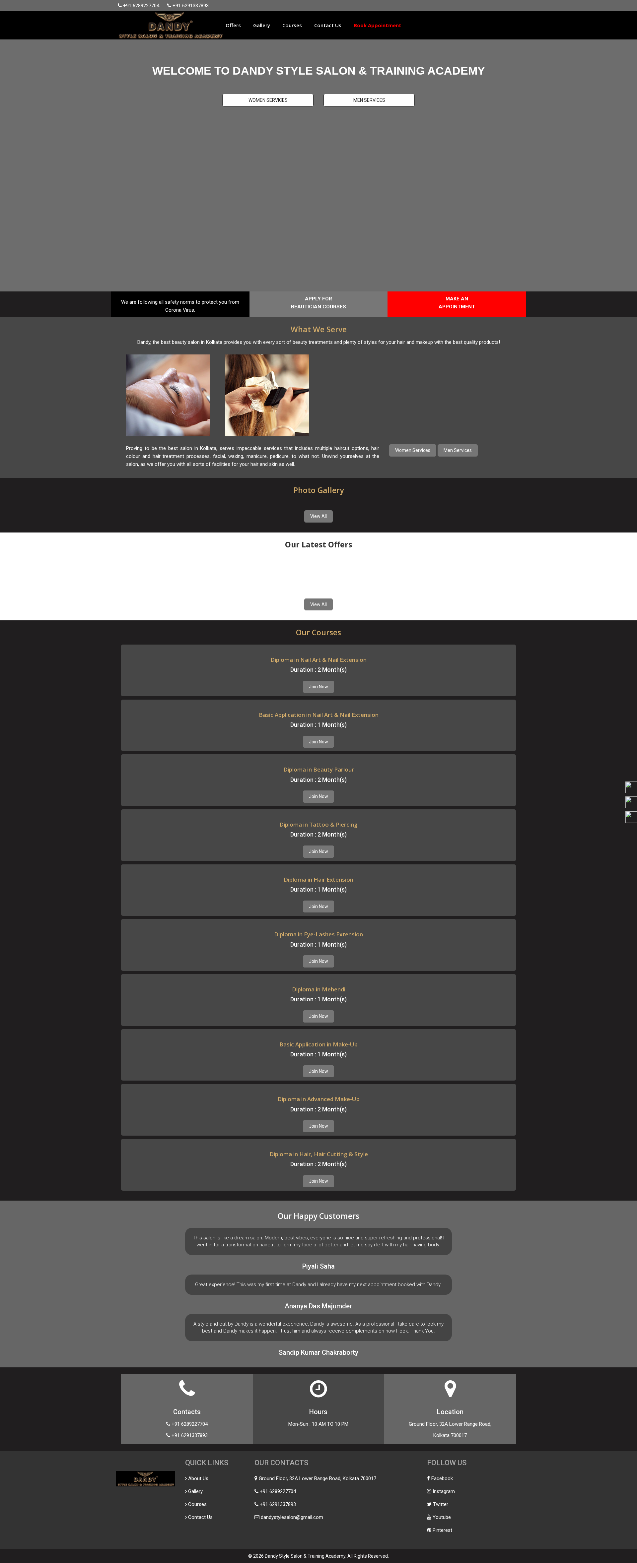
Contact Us (327, 25)
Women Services (268, 100)
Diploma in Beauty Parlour (318, 769)
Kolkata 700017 (450, 1435)
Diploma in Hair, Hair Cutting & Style (318, 1154)
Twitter (440, 1504)
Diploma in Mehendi (318, 989)
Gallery (261, 25)
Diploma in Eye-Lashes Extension (318, 934)
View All (318, 516)
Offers (233, 25)
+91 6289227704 (141, 6)
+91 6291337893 (191, 6)
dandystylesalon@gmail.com (292, 1517)
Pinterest (442, 1530)
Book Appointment (377, 25)
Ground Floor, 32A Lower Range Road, (450, 1424)
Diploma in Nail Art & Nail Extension (318, 659)
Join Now (318, 686)
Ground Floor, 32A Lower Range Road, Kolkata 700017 (317, 1478)
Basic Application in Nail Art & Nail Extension (319, 715)
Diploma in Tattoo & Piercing (318, 824)
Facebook (442, 1478)
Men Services (369, 100)
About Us (198, 1478)
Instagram (444, 1491)
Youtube (442, 1517)
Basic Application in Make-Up (318, 1044)
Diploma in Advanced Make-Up (318, 1099)
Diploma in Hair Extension (318, 879)
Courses (292, 25)
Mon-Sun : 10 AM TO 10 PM (318, 1424)
